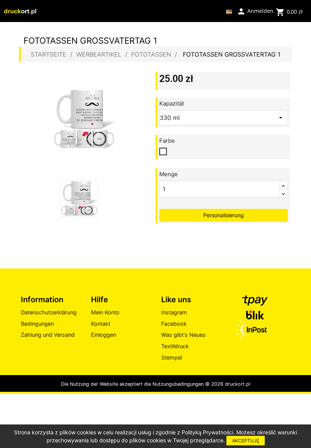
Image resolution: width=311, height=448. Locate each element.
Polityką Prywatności (207, 432)
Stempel (171, 357)
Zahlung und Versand (48, 334)
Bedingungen (37, 323)
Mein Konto (105, 312)
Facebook (174, 323)
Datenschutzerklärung (49, 312)
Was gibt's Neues (183, 334)
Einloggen (103, 334)
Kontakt (100, 323)
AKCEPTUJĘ (245, 440)
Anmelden (255, 10)
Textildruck (175, 346)
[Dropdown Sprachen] (229, 11)
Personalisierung (223, 215)
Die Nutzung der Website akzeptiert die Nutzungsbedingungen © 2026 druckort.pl (155, 384)
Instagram (174, 312)
